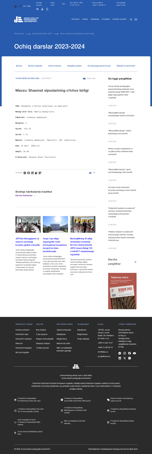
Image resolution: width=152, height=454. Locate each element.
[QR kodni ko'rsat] (40, 173)
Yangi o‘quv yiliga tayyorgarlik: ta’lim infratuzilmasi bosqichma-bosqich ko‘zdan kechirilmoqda (55, 245)
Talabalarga (95, 19)
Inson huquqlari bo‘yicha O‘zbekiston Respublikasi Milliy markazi (29, 422)
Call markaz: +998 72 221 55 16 (76, 4)
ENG (29, 6)
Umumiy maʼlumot (22, 330)
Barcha (19, 66)
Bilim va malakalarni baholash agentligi (64, 349)
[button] (37, 10)
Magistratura (62, 339)
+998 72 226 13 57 (105, 343)
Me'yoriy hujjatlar (22, 352)
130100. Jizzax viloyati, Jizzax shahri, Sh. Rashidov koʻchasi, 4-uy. (106, 334)
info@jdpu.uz (103, 352)
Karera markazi (54, 66)
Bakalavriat (61, 334)
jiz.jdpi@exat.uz (104, 356)
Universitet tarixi (21, 334)
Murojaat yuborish (39, 4)
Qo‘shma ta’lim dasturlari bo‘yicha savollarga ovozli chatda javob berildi (122, 190)
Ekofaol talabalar (35, 66)
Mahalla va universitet (126, 66)
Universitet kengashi (23, 348)
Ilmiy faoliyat (41, 330)
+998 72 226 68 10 (105, 347)
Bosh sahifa (19, 34)
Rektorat (19, 343)
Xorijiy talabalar (83, 339)
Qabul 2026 (53, 4)
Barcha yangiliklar (114, 261)
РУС (24, 6)
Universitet (75, 19)
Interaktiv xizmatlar (119, 19)
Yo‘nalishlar (106, 19)
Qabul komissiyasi (64, 330)
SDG (63, 4)
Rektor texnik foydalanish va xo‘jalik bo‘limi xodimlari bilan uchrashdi (120, 151)
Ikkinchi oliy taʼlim (63, 343)
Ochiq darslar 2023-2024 (42, 34)
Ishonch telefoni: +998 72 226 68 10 (99, 4)
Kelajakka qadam (74, 66)
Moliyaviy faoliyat (43, 343)
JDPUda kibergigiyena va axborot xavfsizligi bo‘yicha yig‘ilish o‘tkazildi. (27, 242)
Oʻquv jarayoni (41, 334)
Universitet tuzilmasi (23, 339)
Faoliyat (85, 19)
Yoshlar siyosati (42, 348)
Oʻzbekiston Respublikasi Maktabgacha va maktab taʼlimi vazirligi (75, 410)
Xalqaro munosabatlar (45, 339)
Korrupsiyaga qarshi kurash (121, 4)
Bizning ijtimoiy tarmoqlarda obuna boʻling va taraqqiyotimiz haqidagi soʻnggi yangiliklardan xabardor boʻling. (127, 338)
